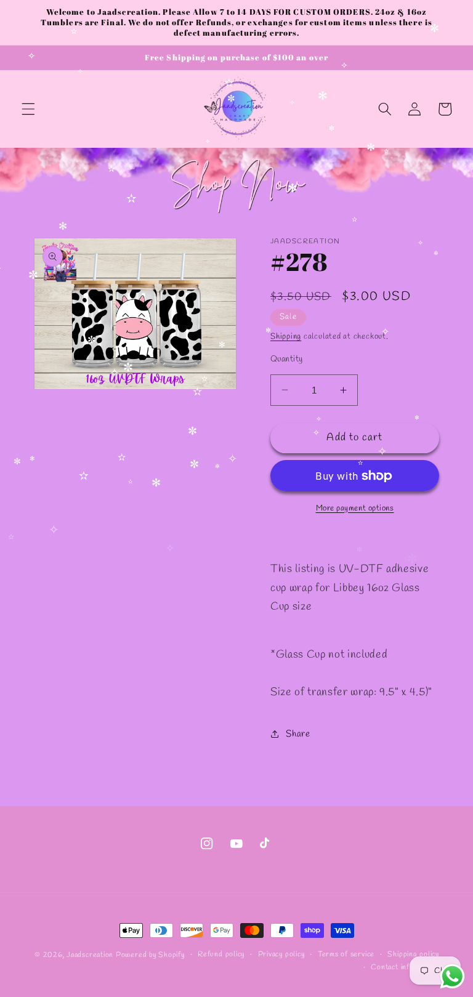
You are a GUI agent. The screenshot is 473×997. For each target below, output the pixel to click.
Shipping (285, 336)
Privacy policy (281, 954)
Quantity (286, 359)
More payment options (355, 508)
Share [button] (298, 734)
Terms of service (346, 954)
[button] (28, 109)
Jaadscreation (90, 955)
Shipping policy (413, 954)
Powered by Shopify (150, 955)
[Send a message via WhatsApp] (452, 976)
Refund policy (221, 954)
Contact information (405, 967)
